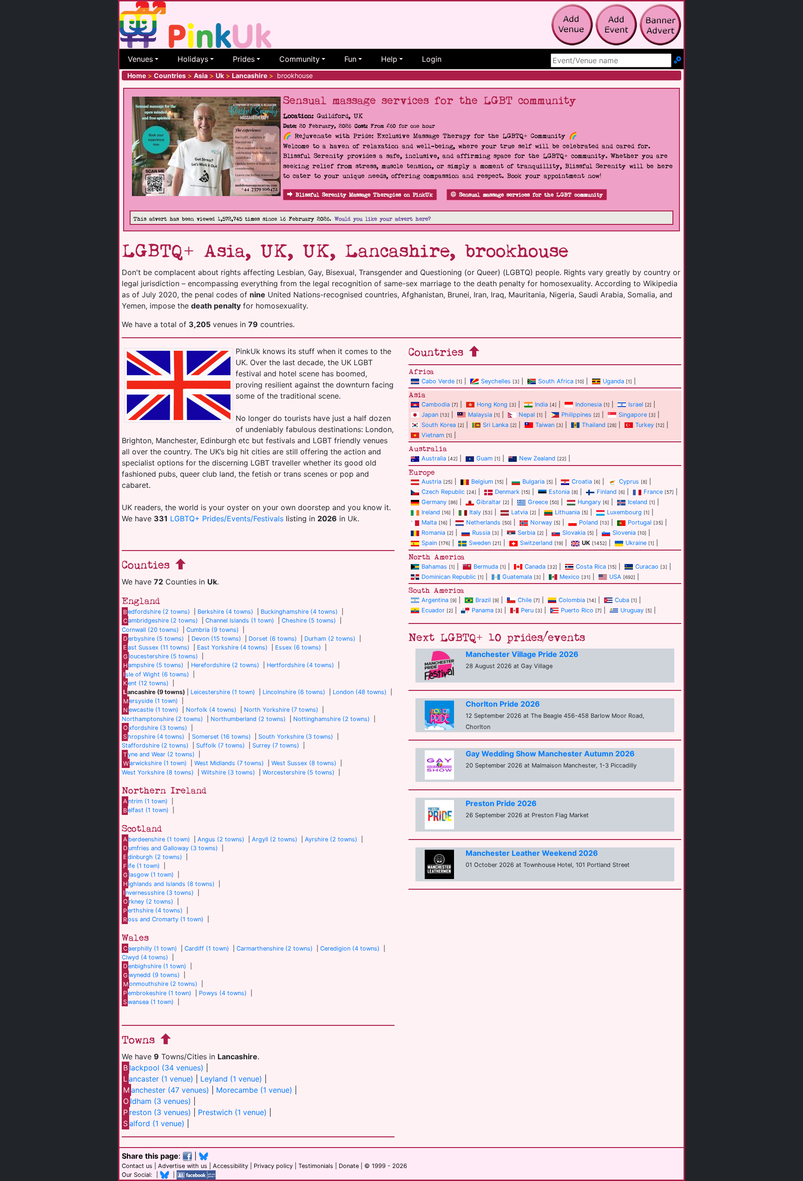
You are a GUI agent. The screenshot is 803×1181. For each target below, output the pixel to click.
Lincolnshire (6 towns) (294, 692)
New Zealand (537, 458)
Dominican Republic (448, 576)
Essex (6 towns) (298, 647)
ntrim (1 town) (145, 801)
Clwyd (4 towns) (145, 957)
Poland (588, 522)
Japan (429, 414)
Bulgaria (533, 481)
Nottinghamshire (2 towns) (331, 718)
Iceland (637, 502)
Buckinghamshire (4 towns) (299, 611)
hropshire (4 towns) (153, 736)
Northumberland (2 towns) (248, 718)
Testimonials (315, 1165)
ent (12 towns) (146, 683)
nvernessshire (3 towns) (158, 892)
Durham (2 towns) (329, 638)
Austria (431, 481)
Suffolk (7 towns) (220, 745)
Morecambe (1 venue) (254, 1090)
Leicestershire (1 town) (223, 692)
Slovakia (574, 532)
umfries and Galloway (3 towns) (170, 848)
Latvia (519, 512)
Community (299, 59)
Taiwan (544, 424)
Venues (140, 59)
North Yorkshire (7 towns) (281, 709)
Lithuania (567, 512)
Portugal (640, 522)
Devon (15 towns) (216, 638)
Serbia (526, 532)
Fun (350, 59)
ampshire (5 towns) (153, 665)
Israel (635, 404)
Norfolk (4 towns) (211, 709)
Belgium (482, 481)
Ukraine (635, 542)
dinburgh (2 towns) (152, 856)
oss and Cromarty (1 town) (163, 919)
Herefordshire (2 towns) (225, 665)
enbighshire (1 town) (154, 966)
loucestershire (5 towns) (160, 656)
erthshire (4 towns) (153, 910)
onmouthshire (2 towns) (160, 983)
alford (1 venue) (153, 1123)
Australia (433, 458)
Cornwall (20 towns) (150, 629)
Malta (429, 522)
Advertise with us (182, 1165)
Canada (535, 566)
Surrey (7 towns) (275, 745)
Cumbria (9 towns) (212, 629)
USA (615, 576)
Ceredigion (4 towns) (350, 948)
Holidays (193, 59)
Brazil (483, 600)
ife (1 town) (141, 865)
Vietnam (432, 435)
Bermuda (486, 566)
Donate (349, 1165)
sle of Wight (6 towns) (156, 674)
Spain (429, 542)
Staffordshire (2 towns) (155, 745)
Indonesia (588, 404)
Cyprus (629, 481)
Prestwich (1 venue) (232, 1112)
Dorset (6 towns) (273, 638)
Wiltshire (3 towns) (228, 772)
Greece (538, 502)
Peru (527, 610)
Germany (434, 502)
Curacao (646, 566)
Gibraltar (488, 502)
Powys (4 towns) (223, 993)
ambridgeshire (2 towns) (160, 620)
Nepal (527, 414)
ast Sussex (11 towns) (156, 647)
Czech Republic (443, 491)
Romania (433, 532)
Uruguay (632, 610)
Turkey (644, 424)
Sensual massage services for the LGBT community (531, 195)
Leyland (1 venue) (231, 1078)
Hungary (589, 502)
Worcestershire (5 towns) (299, 772)
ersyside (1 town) (150, 700)
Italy (475, 512)
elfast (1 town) (146, 810)
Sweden (480, 542)
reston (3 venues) (157, 1112)
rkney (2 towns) (148, 901)
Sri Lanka (495, 424)
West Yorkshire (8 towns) (158, 772)
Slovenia (624, 532)
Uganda (613, 381)
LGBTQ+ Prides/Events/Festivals (226, 518)
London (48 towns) (360, 692)
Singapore (633, 414)
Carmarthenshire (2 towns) (275, 948)
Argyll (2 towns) (274, 839)
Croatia (582, 481)
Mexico (569, 576)
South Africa (555, 381)
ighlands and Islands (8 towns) (169, 883)
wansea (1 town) (148, 1001)
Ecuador (433, 610)
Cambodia (435, 404)
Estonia (559, 491)
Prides (244, 59)
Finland (607, 491)
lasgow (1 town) (148, 874)
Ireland (430, 512)
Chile (525, 600)
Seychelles (496, 381)
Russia (481, 532)
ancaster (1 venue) (158, 1078)
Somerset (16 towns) (221, 736)
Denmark (507, 491)
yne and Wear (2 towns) (159, 754)
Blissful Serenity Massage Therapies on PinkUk (364, 195)
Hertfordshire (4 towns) (300, 665)
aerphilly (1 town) (150, 948)
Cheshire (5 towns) (309, 620)
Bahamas (434, 566)
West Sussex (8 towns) (303, 763)
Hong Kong (492, 404)
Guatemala (517, 576)
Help (389, 59)
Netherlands (483, 522)
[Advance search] (677, 60)
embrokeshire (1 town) (157, 993)
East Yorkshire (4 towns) (232, 647)
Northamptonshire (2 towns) (162, 718)
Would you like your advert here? (383, 219)
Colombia (572, 600)
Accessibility (230, 1165)
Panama (483, 610)
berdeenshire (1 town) (156, 839)
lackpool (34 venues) (163, 1067)
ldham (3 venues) (157, 1101)
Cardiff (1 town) (206, 948)
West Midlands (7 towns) (229, 763)
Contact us (137, 1165)
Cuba (622, 600)
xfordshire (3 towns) (155, 727)
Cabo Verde (437, 381)
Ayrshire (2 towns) (331, 839)
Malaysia (480, 414)
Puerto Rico (577, 610)
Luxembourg (624, 512)
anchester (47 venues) (166, 1090)
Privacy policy (273, 1165)
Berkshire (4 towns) (225, 611)
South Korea (438, 424)
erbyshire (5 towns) (153, 638)
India (541, 404)
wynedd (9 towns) (151, 974)
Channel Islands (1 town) (239, 620)
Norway (541, 522)
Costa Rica (591, 566)
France (653, 491)
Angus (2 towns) (220, 839)
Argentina (434, 600)
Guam (484, 458)
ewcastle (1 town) (150, 709)
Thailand (594, 424)
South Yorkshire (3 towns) (295, 736)
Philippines (576, 414)
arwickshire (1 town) (155, 763)
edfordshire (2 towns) (156, 611)
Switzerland (536, 542)
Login (431, 59)
